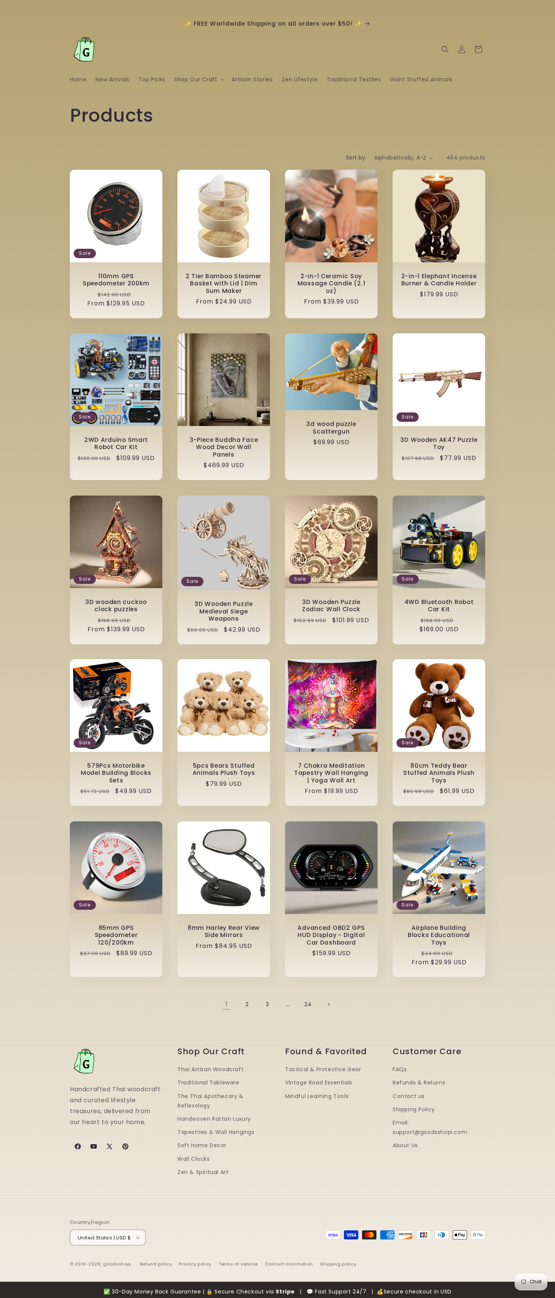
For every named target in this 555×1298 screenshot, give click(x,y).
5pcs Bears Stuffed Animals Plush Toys (224, 769)
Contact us (409, 1096)
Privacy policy (195, 1264)
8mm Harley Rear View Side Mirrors (224, 931)
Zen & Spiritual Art (202, 1172)
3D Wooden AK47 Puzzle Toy (438, 443)
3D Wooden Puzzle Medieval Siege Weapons (223, 611)
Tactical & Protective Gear (323, 1069)
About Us (405, 1145)
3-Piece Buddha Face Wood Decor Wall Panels (224, 447)
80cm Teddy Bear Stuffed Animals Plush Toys (439, 773)
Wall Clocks (193, 1159)
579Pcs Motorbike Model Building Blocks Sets (116, 773)
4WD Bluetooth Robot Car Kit (439, 605)
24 (307, 1004)
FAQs (400, 1069)
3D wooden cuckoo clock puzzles (116, 605)
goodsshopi (117, 1264)
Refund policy (156, 1264)
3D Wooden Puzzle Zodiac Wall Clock (331, 605)
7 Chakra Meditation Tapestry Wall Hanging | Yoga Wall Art (331, 773)
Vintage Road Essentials (318, 1082)
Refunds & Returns (419, 1082)
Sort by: (356, 157)
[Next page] (328, 1004)
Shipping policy (338, 1264)
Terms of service (238, 1264)
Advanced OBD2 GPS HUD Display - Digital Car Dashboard (331, 935)
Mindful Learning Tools (316, 1096)
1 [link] (226, 1004)
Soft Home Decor (202, 1145)
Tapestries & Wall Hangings (216, 1132)
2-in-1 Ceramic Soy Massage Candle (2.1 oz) (331, 283)
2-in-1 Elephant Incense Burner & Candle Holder (439, 280)
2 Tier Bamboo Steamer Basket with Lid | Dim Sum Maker (224, 283)
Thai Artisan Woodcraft (210, 1069)
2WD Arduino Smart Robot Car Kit (116, 443)
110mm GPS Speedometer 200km (116, 280)
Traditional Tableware (208, 1082)
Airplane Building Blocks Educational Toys (439, 935)
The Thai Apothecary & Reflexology (210, 1100)
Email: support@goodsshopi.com (430, 1127)
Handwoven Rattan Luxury (214, 1119)
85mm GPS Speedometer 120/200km (116, 935)
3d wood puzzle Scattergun (331, 428)
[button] (198, 79)
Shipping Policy (414, 1109)
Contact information (289, 1264)
